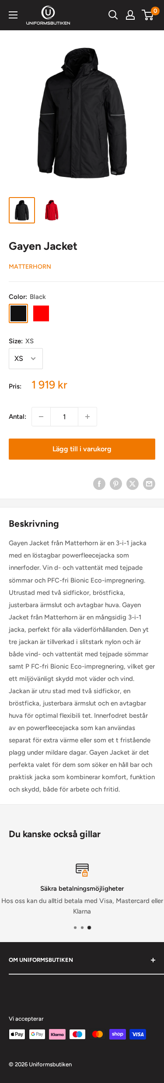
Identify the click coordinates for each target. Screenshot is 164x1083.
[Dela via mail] (149, 483)
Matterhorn (30, 266)
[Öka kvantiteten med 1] (87, 416)
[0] (148, 15)
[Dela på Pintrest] (116, 483)
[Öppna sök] (113, 15)
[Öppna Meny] (13, 14)
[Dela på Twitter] (132, 483)
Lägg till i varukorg (82, 449)
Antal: (17, 417)
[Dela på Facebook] (99, 483)
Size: (21, 341)
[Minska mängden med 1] (41, 416)
